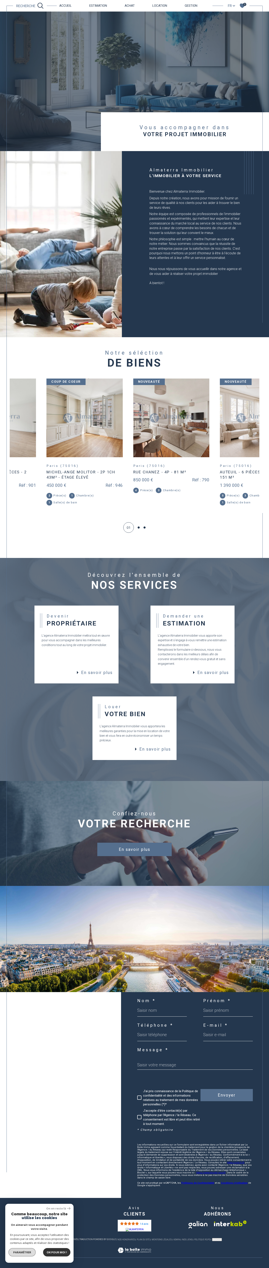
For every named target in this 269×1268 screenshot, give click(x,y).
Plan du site (143, 1239)
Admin (176, 1239)
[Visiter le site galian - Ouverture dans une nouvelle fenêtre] (198, 1223)
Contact (262, 370)
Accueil (65, 6)
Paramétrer (22, 1252)
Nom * (146, 1001)
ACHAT (130, 6)
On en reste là (56, 1208)
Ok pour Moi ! (57, 1252)
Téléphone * (155, 1025)
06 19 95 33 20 (33, 1046)
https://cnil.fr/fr (235, 1162)
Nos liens (187, 1239)
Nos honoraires (126, 1239)
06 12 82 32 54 (33, 1042)
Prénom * (217, 1001)
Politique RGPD (202, 1239)
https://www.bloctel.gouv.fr (210, 1172)
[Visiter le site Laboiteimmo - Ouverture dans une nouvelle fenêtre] (134, 1255)
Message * (153, 1050)
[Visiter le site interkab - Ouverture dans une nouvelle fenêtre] (230, 1223)
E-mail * (215, 1025)
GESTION (191, 6)
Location (159, 6)
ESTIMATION (98, 6)
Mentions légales (161, 1239)
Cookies (217, 1239)
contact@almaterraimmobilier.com (51, 1056)
